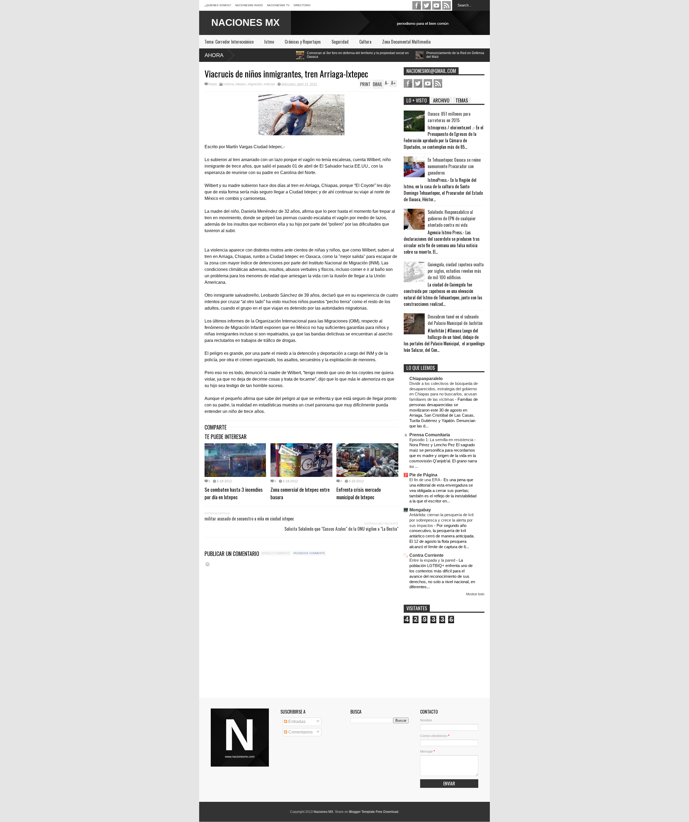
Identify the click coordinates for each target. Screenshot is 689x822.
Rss (446, 5)
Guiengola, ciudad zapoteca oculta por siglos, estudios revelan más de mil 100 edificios (456, 271)
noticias (269, 84)
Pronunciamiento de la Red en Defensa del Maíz (394, 55)
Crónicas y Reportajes (303, 41)
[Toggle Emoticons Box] (207, 564)
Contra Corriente (426, 555)
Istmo (269, 41)
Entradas (296, 721)
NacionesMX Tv (278, 5)
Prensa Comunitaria (429, 435)
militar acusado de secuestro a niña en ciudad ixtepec (249, 518)
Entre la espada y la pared (432, 560)
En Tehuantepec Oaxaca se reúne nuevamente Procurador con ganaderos (454, 166)
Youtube (436, 5)
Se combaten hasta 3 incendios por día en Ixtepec (234, 493)
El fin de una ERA (425, 479)
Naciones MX (323, 812)
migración (255, 84)
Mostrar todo (475, 594)
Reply (212, 84)
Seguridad (340, 41)
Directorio (302, 5)
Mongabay (420, 510)
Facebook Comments (309, 553)
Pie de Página (423, 475)
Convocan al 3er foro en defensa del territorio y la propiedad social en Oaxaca (297, 55)
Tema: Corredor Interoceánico (229, 41)
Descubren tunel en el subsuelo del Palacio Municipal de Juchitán (455, 319)
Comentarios (300, 732)
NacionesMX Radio (249, 5)
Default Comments (276, 553)
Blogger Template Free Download (373, 812)
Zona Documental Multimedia (406, 41)
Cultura (365, 41)
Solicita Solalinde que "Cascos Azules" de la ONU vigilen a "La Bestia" (341, 529)
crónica (228, 84)
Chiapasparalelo (426, 378)
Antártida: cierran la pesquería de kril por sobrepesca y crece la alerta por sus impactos (441, 520)
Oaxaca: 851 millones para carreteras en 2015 (449, 117)
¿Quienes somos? (218, 5)
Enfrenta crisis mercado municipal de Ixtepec (358, 493)
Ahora (214, 55)
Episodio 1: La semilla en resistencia (441, 439)
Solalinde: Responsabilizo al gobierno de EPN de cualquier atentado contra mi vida (452, 218)
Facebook (416, 5)
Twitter (426, 5)
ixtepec (240, 84)
